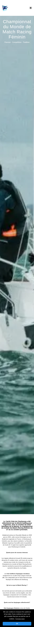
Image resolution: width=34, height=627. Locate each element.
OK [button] (17, 623)
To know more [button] (20, 619)
